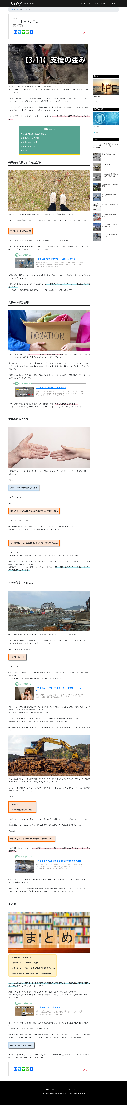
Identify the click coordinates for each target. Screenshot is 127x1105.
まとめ (24, 151)
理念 (113, 3)
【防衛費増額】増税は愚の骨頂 (110, 185)
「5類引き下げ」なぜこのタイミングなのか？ (110, 145)
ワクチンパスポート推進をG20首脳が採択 (110, 225)
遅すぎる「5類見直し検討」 (110, 204)
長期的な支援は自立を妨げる (33, 134)
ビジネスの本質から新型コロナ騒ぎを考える (110, 195)
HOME (82, 3)
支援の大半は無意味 (30, 138)
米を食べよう (106, 164)
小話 (96, 3)
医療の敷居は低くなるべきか (110, 155)
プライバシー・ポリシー (64, 1089)
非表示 (51, 129)
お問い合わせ (77, 1089)
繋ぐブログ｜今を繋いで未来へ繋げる (63, 1093)
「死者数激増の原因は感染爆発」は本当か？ (110, 215)
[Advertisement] (106, 43)
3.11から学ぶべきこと (30, 146)
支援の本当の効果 (29, 142)
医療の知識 (105, 3)
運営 (53, 1089)
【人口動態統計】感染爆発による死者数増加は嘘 (110, 175)
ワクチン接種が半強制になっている (110, 235)
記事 (90, 3)
